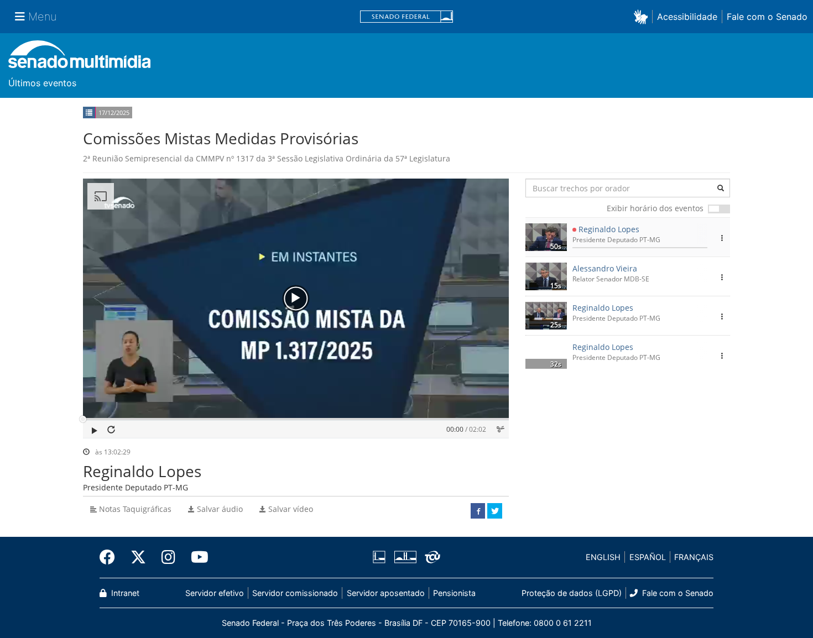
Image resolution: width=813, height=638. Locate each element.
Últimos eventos (42, 82)
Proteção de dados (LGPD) (572, 593)
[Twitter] (138, 557)
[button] (643, 16)
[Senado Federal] (406, 17)
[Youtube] (196, 557)
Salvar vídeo (289, 509)
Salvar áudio (219, 509)
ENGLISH (603, 557)
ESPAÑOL (647, 557)
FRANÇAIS (693, 557)
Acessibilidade (687, 16)
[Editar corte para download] (500, 429)
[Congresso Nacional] (404, 557)
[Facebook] (111, 557)
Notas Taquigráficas (134, 509)
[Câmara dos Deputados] (381, 557)
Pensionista (454, 593)
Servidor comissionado (295, 593)
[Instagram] (168, 557)
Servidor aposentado (386, 593)
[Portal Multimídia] (79, 58)
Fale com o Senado (767, 16)
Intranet (124, 593)
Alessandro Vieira (604, 268)
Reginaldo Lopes (609, 229)
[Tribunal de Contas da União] (430, 557)
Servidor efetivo (214, 593)
